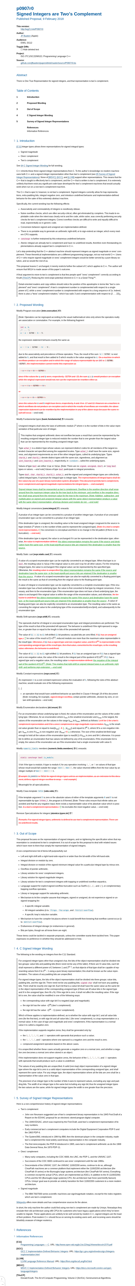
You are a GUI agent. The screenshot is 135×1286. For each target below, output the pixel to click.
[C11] (18, 147)
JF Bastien (26, 36)
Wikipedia (21, 1202)
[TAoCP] (26, 278)
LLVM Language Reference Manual (37, 1261)
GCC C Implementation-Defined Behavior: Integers (44, 1251)
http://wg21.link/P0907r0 (32, 29)
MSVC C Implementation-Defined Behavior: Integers (45, 1268)
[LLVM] (71, 177)
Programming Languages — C (35, 1245)
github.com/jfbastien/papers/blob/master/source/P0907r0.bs (48, 63)
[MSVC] (52, 177)
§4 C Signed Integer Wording (34, 166)
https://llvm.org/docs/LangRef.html (76, 1261)
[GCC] (60, 177)
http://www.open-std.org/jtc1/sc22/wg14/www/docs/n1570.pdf (84, 1245)
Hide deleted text (31, 49)
